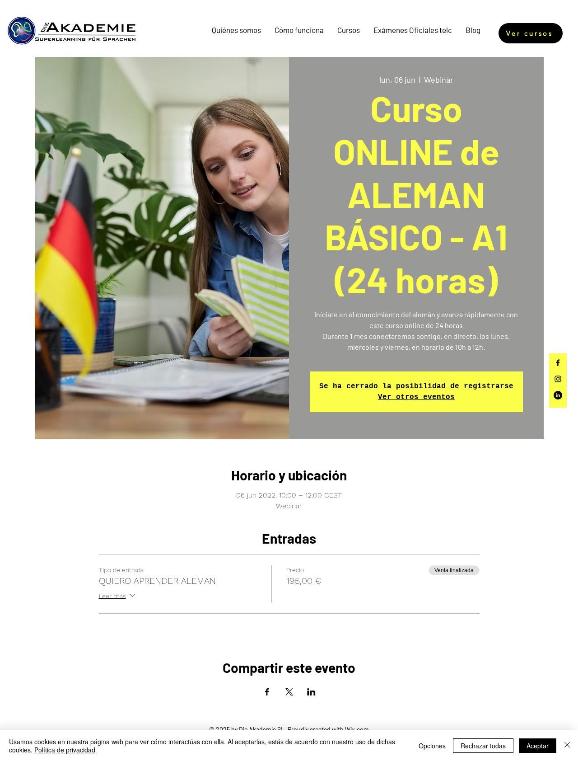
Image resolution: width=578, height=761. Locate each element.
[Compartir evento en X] (289, 691)
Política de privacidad (64, 749)
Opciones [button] (432, 745)
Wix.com (357, 729)
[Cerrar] (567, 746)
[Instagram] (558, 379)
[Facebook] (558, 362)
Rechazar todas (483, 745)
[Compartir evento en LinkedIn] (311, 691)
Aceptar (538, 745)
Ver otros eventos (416, 397)
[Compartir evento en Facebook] (267, 691)
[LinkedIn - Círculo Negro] (558, 395)
